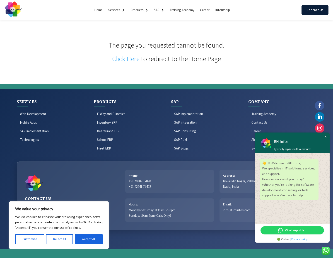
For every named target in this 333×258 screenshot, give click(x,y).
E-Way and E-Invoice (111, 114)
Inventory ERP (107, 122)
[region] (59, 225)
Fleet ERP (104, 148)
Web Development (33, 114)
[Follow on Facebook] (319, 105)
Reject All (59, 239)
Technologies (29, 139)
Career (205, 10)
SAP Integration (185, 122)
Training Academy (182, 10)
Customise (29, 239)
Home (98, 10)
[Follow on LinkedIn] (319, 117)
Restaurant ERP (108, 131)
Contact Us (314, 10)
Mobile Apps (28, 122)
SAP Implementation (34, 131)
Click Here (126, 58)
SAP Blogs (181, 148)
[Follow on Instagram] (319, 128)
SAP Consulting (185, 131)
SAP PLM (180, 139)
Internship (222, 10)
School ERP (105, 139)
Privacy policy (299, 239)
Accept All (89, 239)
